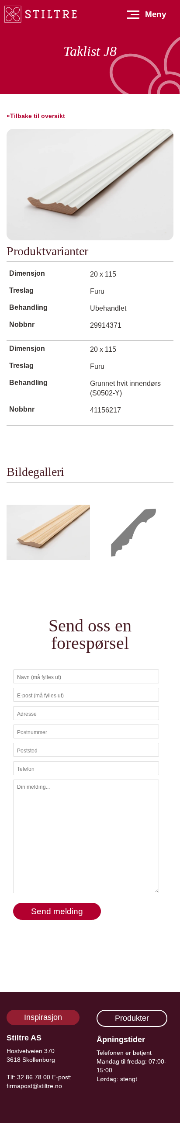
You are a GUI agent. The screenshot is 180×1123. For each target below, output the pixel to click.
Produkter (132, 1018)
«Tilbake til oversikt (36, 115)
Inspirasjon (43, 1017)
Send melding (57, 911)
